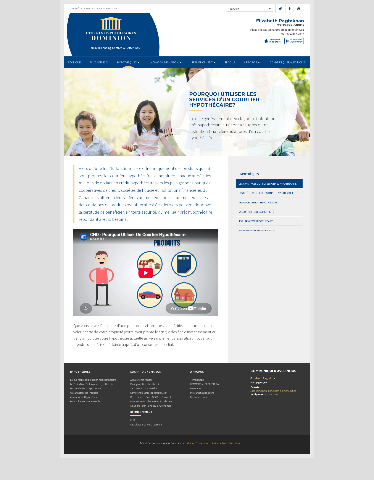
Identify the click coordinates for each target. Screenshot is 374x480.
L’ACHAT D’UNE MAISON (164, 62)
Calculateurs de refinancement (146, 424)
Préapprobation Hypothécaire (145, 384)
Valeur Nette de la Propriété (256, 211)
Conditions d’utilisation (195, 443)
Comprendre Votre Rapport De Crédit (148, 392)
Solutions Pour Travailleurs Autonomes (150, 405)
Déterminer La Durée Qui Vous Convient (150, 397)
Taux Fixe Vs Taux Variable (143, 388)
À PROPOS (251, 62)
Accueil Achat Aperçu (141, 379)
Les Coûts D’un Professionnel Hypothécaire (266, 193)
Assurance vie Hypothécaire (256, 221)
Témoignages (197, 379)
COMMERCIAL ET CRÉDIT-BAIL (205, 384)
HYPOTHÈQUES (127, 62)
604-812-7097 (295, 34)
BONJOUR (74, 62)
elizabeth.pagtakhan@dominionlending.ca (277, 30)
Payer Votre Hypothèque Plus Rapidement (151, 401)
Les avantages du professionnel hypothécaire (268, 183)
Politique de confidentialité (226, 443)
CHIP (132, 420)
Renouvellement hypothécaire (258, 202)
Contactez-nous (198, 397)
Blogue (229, 62)
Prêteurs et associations (202, 392)
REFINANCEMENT (202, 62)
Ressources (195, 388)
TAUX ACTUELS (99, 62)
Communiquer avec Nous (287, 62)
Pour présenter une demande (257, 230)
